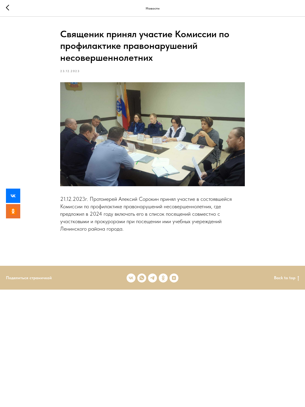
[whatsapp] (141, 278)
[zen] (173, 278)
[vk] (131, 278)
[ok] (163, 278)
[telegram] (152, 278)
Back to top (284, 277)
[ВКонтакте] (13, 196)
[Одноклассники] (13, 211)
